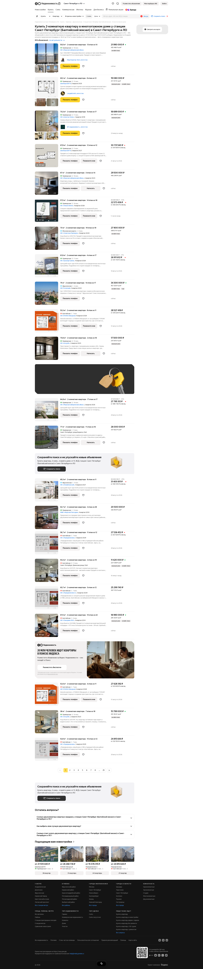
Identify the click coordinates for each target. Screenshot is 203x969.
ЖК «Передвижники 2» (68, 593)
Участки (64, 926)
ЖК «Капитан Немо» (67, 117)
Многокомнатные (149, 896)
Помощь (123, 940)
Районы (37, 917)
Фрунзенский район (69, 887)
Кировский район (68, 890)
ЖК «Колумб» (65, 343)
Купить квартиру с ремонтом (126, 929)
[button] (117, 3)
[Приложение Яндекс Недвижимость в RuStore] (166, 955)
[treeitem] (41, 9)
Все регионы (39, 914)
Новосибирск (93, 893)
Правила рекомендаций (109, 940)
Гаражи (64, 914)
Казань (91, 899)
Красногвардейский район (71, 893)
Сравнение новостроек (43, 926)
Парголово (120, 890)
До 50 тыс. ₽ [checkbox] (58, 382)
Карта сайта (133, 940)
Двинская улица (78, 565)
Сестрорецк (120, 902)
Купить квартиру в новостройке (127, 917)
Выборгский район (68, 902)
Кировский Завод (41, 896)
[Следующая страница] (109, 770)
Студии (145, 893)
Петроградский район (69, 899)
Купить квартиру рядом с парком (127, 920)
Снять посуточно (95, 917)
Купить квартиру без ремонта (126, 923)
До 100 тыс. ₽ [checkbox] (86, 382)
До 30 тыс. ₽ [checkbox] (44, 382)
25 (104, 770)
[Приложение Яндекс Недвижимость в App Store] (155, 955)
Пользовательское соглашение (88, 940)
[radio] (70, 770)
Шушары (119, 887)
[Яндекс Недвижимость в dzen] (163, 940)
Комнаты (65, 920)
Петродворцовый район (70, 896)
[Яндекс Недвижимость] (48, 3)
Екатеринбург (94, 896)
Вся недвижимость (41, 940)
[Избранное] (113, 3)
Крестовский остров (42, 899)
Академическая (40, 887)
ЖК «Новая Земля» (66, 205)
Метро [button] (146, 16)
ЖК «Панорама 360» (67, 620)
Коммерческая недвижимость (72, 917)
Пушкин (119, 899)
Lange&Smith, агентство (75, 93)
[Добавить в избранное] (83, 66)
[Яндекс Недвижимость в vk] (159, 940)
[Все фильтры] (37, 16)
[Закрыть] (167, 16)
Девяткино (39, 890)
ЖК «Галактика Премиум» (69, 233)
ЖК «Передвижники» (67, 538)
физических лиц (53, 674)
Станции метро (40, 923)
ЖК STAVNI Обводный (67, 316)
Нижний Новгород (95, 902)
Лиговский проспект (42, 902)
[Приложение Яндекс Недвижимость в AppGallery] (162, 955)
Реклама (53, 940)
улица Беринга (78, 432)
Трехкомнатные (148, 890)
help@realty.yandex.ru (77, 953)
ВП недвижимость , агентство (77, 127)
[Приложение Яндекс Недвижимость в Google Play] (159, 955)
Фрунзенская (39, 893)
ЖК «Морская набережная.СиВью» (72, 50)
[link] (164, 3)
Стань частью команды (67, 940)
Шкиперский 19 (65, 83)
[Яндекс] (164, 965)
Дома (64, 923)
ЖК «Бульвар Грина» (67, 260)
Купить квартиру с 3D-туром (126, 926)
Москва (91, 887)
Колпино (119, 896)
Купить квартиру (122, 914)
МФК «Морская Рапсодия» (69, 512)
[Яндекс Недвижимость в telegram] (167, 940)
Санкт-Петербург (66, 432)
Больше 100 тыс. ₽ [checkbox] (46, 388)
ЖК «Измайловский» (67, 485)
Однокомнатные (149, 887)
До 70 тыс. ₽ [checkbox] (72, 382)
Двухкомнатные (148, 899)
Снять (91, 914)
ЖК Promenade (65, 288)
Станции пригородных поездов (45, 920)
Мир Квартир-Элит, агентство (77, 60)
